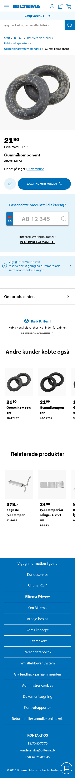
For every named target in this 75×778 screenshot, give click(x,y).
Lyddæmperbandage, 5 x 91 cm (51, 515)
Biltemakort (38, 641)
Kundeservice (37, 574)
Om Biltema (37, 607)
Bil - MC (18, 38)
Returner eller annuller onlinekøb (37, 718)
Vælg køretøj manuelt (37, 242)
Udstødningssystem (16, 43)
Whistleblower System (37, 663)
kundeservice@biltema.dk (37, 750)
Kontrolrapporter (37, 707)
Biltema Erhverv (37, 596)
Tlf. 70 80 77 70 (38, 743)
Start (7, 38)
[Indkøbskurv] (69, 6)
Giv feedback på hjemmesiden (37, 674)
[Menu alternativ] (6, 6)
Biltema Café (37, 585)
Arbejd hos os (37, 618)
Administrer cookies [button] (37, 685)
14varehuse (35, 169)
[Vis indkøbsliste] (60, 6)
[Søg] (70, 25)
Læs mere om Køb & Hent (35, 333)
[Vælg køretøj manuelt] (68, 266)
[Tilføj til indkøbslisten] (10, 184)
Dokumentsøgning (37, 696)
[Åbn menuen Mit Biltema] (52, 6)
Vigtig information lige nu (38, 563)
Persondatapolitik (37, 652)
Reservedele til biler (39, 38)
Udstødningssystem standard (22, 49)
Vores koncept (37, 629)
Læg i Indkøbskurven (42, 184)
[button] (37, 16)
